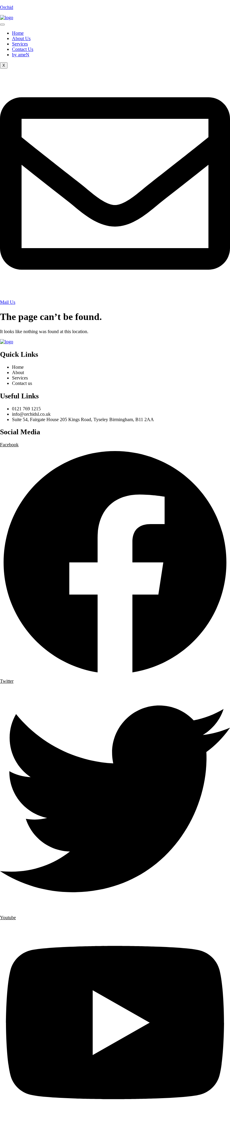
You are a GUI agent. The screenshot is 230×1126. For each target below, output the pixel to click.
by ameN (20, 54)
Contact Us (22, 49)
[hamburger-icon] (2, 24)
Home (18, 33)
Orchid (6, 7)
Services (20, 43)
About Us (21, 38)
